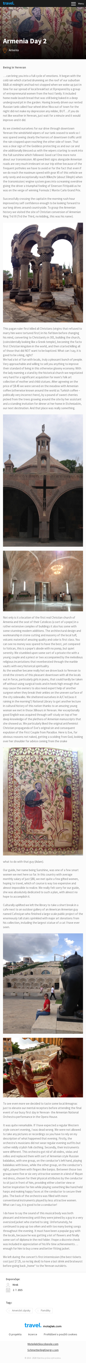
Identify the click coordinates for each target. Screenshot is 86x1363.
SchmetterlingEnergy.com (43, 1350)
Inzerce (32, 1334)
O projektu (15, 1334)
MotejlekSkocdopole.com (43, 1344)
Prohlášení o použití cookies (60, 1334)
